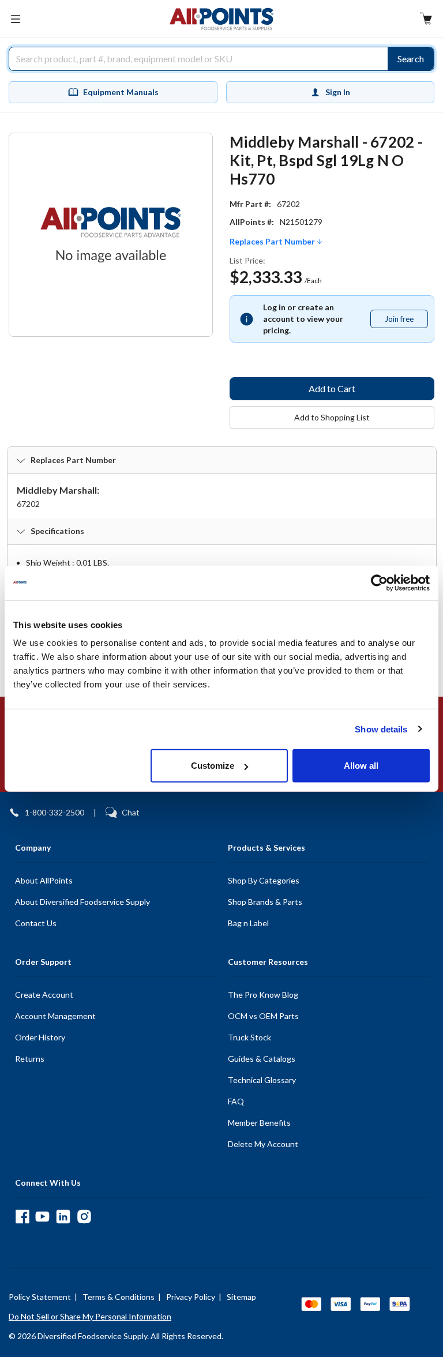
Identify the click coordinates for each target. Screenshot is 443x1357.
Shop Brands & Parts (265, 902)
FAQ (236, 1101)
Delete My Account (263, 1144)
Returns (29, 1058)
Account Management (55, 1016)
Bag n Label (248, 923)
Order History (40, 1037)
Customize (212, 765)
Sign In (337, 92)
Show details (381, 729)
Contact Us (36, 923)
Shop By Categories (263, 880)
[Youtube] (42, 1216)
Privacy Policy (190, 1297)
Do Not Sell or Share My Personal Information (90, 1316)
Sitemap (241, 1297)
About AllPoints (44, 880)
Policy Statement (40, 1297)
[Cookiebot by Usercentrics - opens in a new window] (379, 582)
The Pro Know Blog (263, 994)
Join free (406, 321)
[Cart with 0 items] (425, 20)
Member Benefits (259, 1122)
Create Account (44, 994)
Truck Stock (249, 1037)
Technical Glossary (262, 1080)
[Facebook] (22, 1216)
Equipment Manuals (121, 92)
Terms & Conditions (118, 1297)
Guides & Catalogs (261, 1058)
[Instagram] (84, 1216)
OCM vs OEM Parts (263, 1016)
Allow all (361, 765)
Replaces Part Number (273, 241)
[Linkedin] (63, 1216)
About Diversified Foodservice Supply (82, 902)
